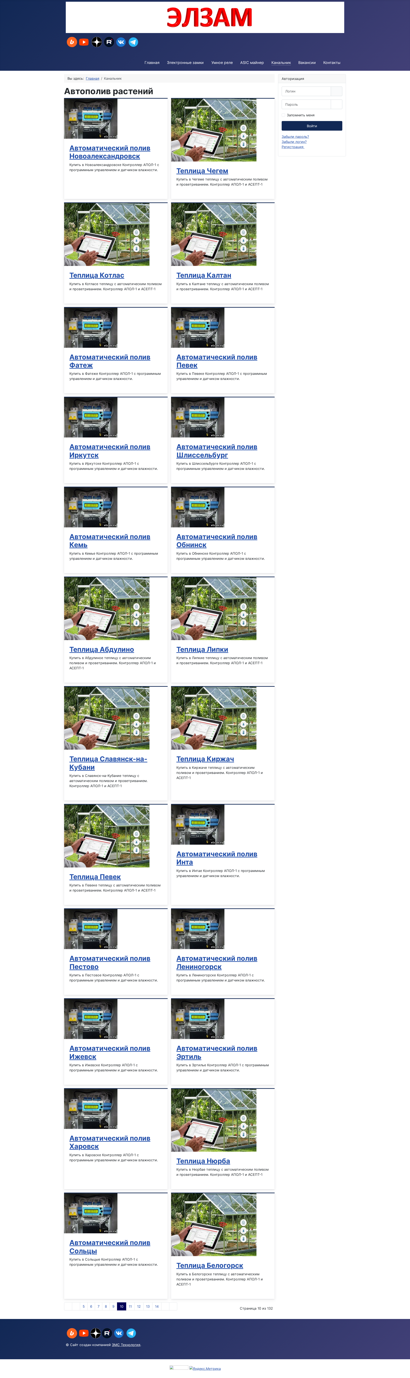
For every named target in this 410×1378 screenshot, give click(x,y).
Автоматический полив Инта (216, 858)
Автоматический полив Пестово (109, 962)
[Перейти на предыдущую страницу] (76, 1306)
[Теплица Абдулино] (106, 608)
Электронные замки (185, 62)
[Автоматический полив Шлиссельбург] (197, 417)
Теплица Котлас (96, 275)
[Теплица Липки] (213, 608)
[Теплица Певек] (106, 836)
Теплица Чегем (202, 171)
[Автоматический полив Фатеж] (90, 327)
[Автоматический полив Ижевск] (90, 1019)
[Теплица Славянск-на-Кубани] (106, 718)
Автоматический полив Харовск (109, 1142)
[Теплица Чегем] (213, 130)
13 (148, 1306)
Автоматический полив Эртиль (216, 1052)
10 (121, 1306)
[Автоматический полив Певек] (197, 327)
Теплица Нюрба (203, 1161)
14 (157, 1306)
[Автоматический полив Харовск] (90, 1108)
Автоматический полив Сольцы (109, 1246)
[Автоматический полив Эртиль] (197, 1019)
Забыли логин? (294, 142)
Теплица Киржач (205, 759)
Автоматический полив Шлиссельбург (216, 451)
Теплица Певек (95, 877)
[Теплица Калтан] (213, 234)
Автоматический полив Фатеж (109, 361)
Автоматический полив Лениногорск (216, 962)
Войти (312, 126)
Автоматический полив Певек (216, 361)
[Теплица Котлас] (106, 234)
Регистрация (293, 147)
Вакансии (307, 62)
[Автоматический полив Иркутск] (90, 417)
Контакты (331, 62)
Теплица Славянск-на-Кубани (108, 763)
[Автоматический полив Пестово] (90, 929)
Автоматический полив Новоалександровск (109, 152)
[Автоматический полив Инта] (197, 824)
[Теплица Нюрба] (213, 1120)
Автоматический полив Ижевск (109, 1052)
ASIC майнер (252, 62)
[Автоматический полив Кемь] (90, 507)
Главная (152, 62)
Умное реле (222, 62)
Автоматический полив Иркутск (109, 451)
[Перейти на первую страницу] (68, 1306)
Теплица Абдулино (101, 649)
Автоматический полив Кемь (109, 540)
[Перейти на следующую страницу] (165, 1306)
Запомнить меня (301, 115)
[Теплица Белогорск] (213, 1224)
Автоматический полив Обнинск (216, 540)
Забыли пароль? (295, 136)
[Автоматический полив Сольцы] (90, 1213)
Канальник (281, 62)
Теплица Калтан (203, 275)
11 (130, 1306)
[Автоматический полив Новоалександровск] (90, 118)
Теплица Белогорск (209, 1265)
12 (139, 1306)
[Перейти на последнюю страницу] (173, 1306)
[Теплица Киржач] (213, 718)
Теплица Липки (202, 649)
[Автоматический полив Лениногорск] (197, 929)
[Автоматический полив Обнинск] (197, 507)
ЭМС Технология (126, 1345)
